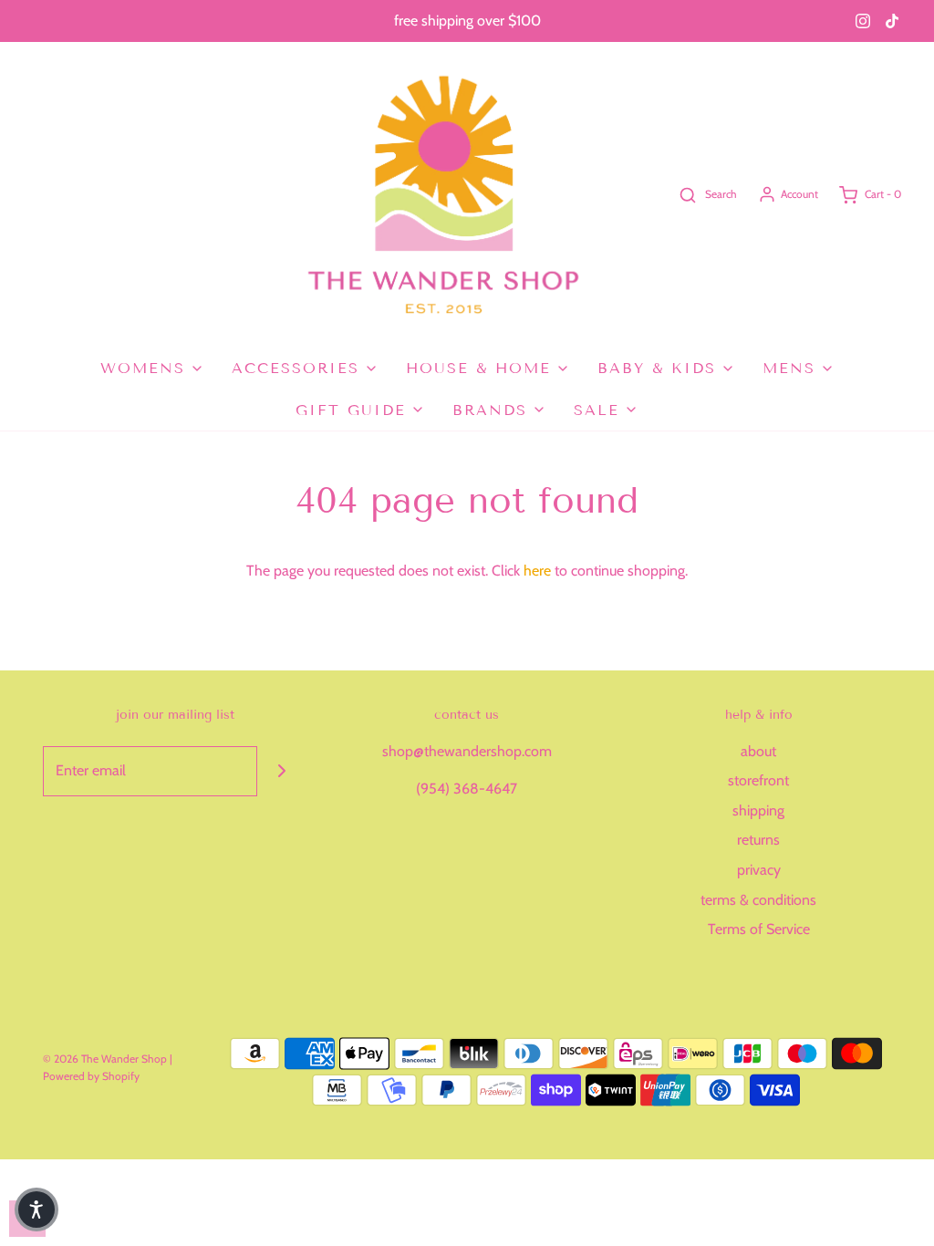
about (758, 751)
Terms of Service (759, 929)
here (537, 570)
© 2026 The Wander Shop (106, 1058)
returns (758, 839)
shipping (758, 810)
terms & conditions (758, 900)
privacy (759, 869)
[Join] (282, 771)
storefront (758, 780)
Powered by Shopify (91, 1076)
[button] (36, 1209)
